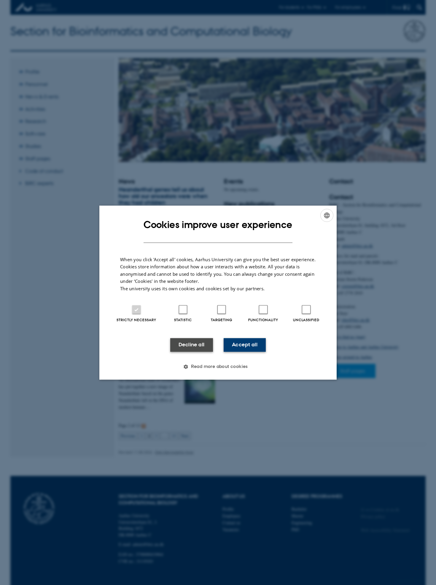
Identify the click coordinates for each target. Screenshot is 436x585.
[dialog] (218, 292)
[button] (218, 366)
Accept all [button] (244, 345)
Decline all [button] (191, 345)
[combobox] (327, 215)
